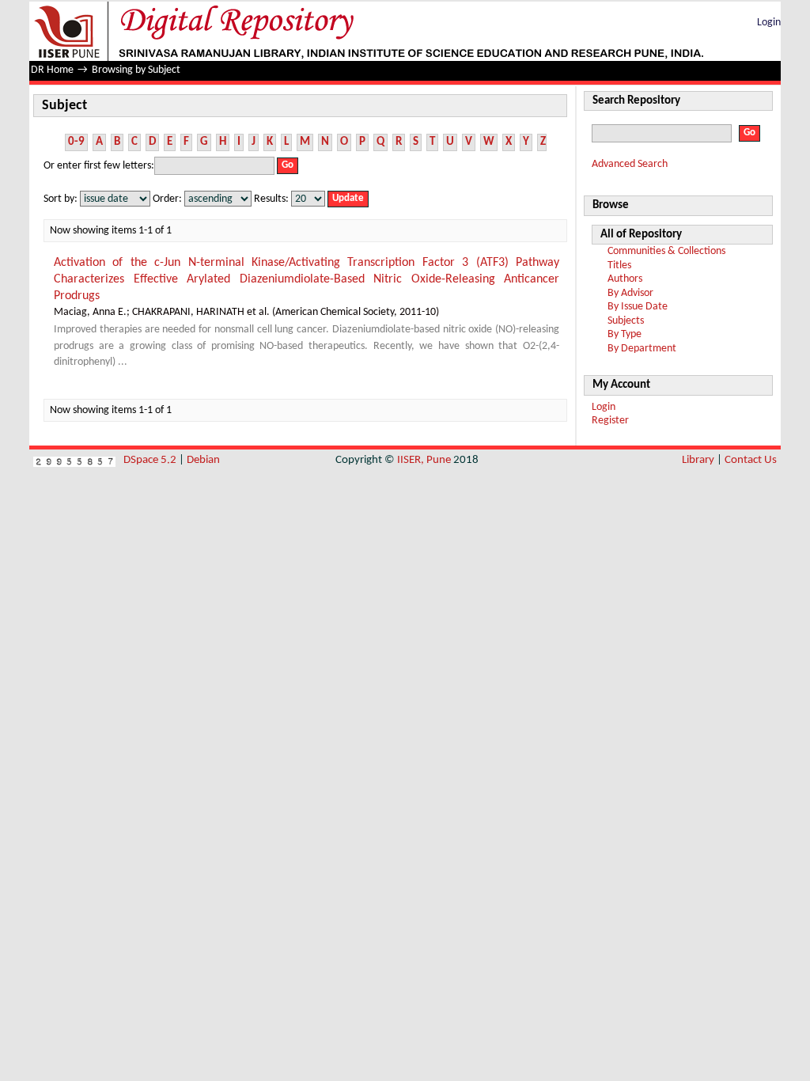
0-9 (76, 142)
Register (610, 420)
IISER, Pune (424, 460)
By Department (642, 348)
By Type (625, 334)
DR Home (52, 70)
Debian (203, 460)
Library (698, 460)
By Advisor (630, 293)
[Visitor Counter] (74, 460)
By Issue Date (638, 307)
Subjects (626, 321)
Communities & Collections (666, 251)
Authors (625, 279)
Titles (619, 265)
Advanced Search (630, 164)
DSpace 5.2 (151, 460)
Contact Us (751, 460)
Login (769, 22)
